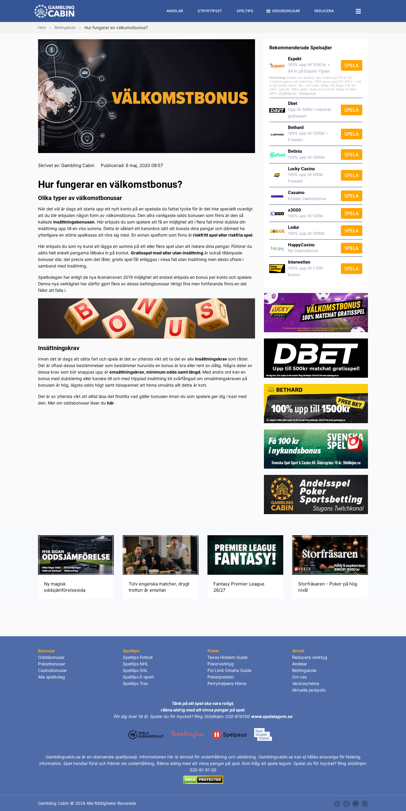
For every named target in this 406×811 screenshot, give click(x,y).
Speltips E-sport (138, 676)
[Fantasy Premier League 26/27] (245, 555)
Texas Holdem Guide (227, 657)
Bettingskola (304, 670)
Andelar (299, 663)
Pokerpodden (220, 676)
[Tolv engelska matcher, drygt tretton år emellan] (161, 555)
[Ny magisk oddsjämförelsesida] (76, 555)
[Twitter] (365, 803)
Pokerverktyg (220, 663)
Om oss (299, 676)
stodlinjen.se (287, 93)
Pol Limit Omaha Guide (229, 670)
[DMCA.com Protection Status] (203, 779)
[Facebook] (337, 803)
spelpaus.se (307, 93)
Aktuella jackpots (308, 689)
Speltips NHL (135, 663)
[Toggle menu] (358, 11)
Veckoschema (305, 683)
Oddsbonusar (51, 657)
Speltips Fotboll (137, 657)
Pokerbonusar (51, 663)
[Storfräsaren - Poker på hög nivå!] (330, 555)
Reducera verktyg (309, 657)
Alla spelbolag (51, 676)
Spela (351, 65)
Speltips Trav (135, 683)
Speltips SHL (135, 670)
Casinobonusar (52, 670)
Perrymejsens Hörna (226, 683)
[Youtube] (346, 803)
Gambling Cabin (78, 165)
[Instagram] (356, 803)
